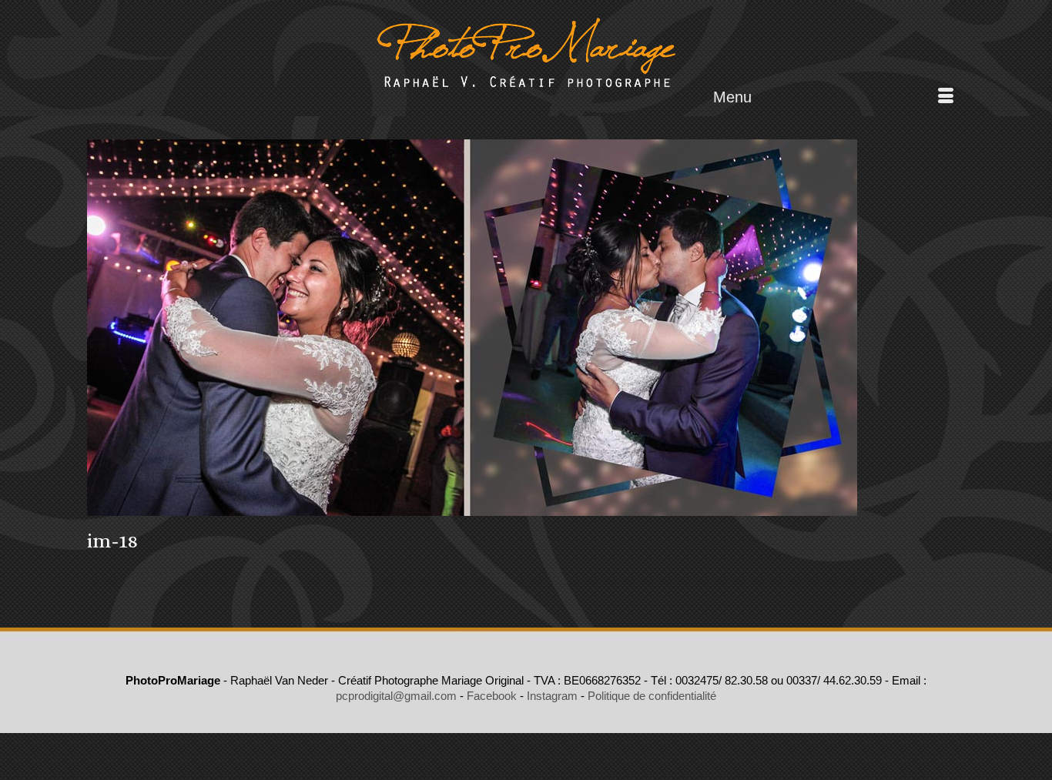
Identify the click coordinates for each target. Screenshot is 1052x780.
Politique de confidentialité (652, 695)
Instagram (552, 695)
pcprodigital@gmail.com (396, 695)
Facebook (492, 695)
